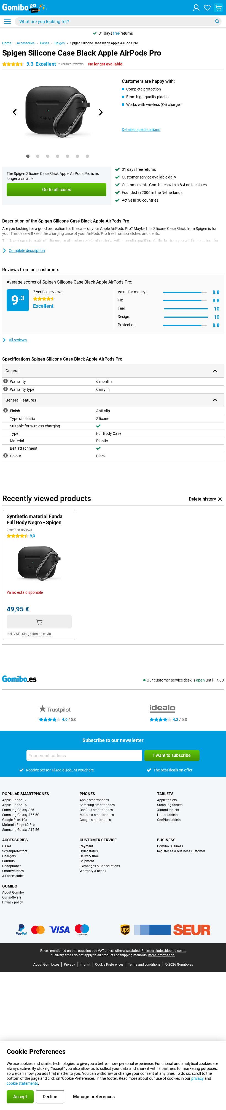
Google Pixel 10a (14, 820)
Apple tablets (167, 800)
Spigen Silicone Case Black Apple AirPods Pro (104, 43)
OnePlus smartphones (96, 810)
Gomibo (9, 886)
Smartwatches (13, 871)
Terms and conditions (144, 964)
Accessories (25, 43)
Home (6, 43)
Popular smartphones (25, 794)
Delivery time (89, 856)
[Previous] (14, 112)
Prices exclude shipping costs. (163, 951)
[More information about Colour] (5, 455)
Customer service (98, 840)
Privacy (69, 964)
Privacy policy (12, 902)
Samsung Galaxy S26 (18, 810)
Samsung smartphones (97, 805)
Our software (11, 897)
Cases (44, 43)
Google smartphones (95, 820)
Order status (89, 851)
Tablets (165, 794)
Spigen (60, 43)
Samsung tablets (169, 805)
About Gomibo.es (46, 964)
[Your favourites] (207, 7)
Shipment (87, 861)
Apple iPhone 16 (14, 805)
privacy (197, 1078)
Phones (87, 794)
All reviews (18, 340)
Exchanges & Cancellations (100, 866)
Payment (86, 846)
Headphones (11, 866)
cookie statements (22, 1083)
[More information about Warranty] (5, 381)
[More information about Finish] (5, 410)
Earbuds (8, 861)
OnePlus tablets (169, 820)
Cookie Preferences (109, 964)
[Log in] (196, 7)
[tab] (27, 156)
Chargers (9, 856)
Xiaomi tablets (168, 810)
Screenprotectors (14, 851)
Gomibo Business (170, 846)
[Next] (100, 112)
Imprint (85, 964)
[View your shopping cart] (218, 7)
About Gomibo (13, 892)
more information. (161, 955)
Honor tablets (167, 815)
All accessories (13, 876)
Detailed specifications (141, 129)
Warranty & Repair (93, 871)
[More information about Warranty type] (5, 389)
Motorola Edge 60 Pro (18, 825)
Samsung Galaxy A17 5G (20, 830)
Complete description (27, 250)
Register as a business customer (181, 851)
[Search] (217, 21)
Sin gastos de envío (36, 634)
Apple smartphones (94, 800)
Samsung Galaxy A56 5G (20, 815)
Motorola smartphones (97, 815)
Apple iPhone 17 (14, 800)
